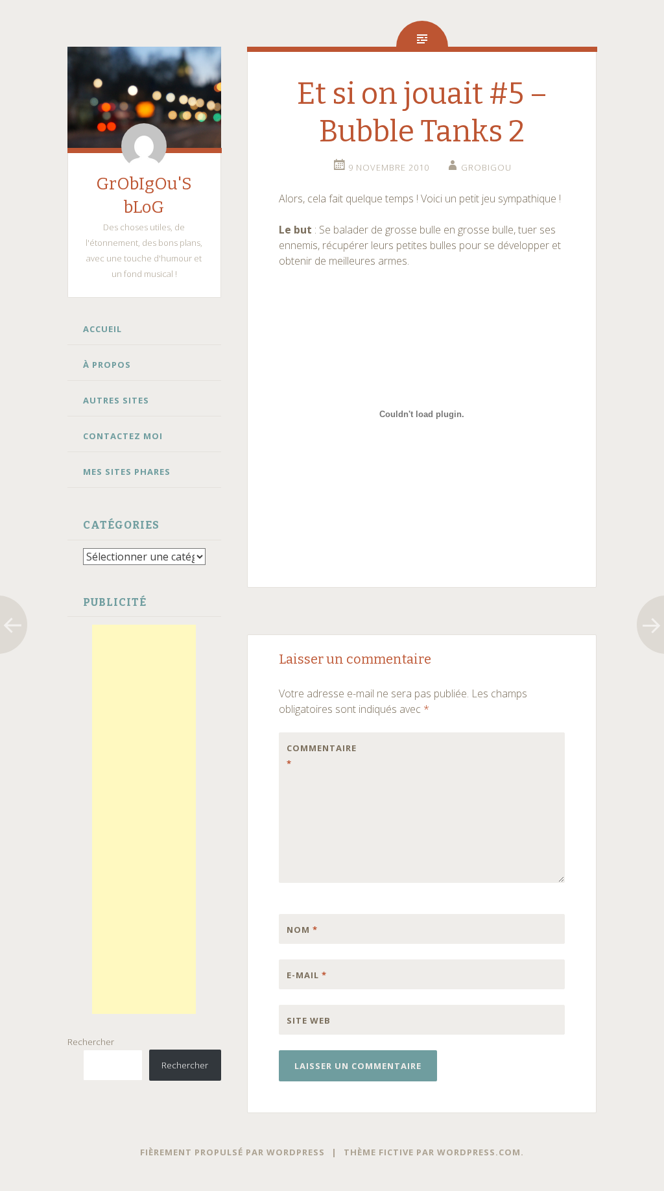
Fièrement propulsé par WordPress (232, 1152)
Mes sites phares (127, 471)
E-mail (307, 975)
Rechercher (90, 1042)
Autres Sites (116, 400)
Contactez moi (123, 436)
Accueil (102, 329)
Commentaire (314, 755)
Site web (309, 1020)
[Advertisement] (144, 819)
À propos (107, 364)
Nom (302, 929)
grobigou (486, 167)
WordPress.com (479, 1152)
